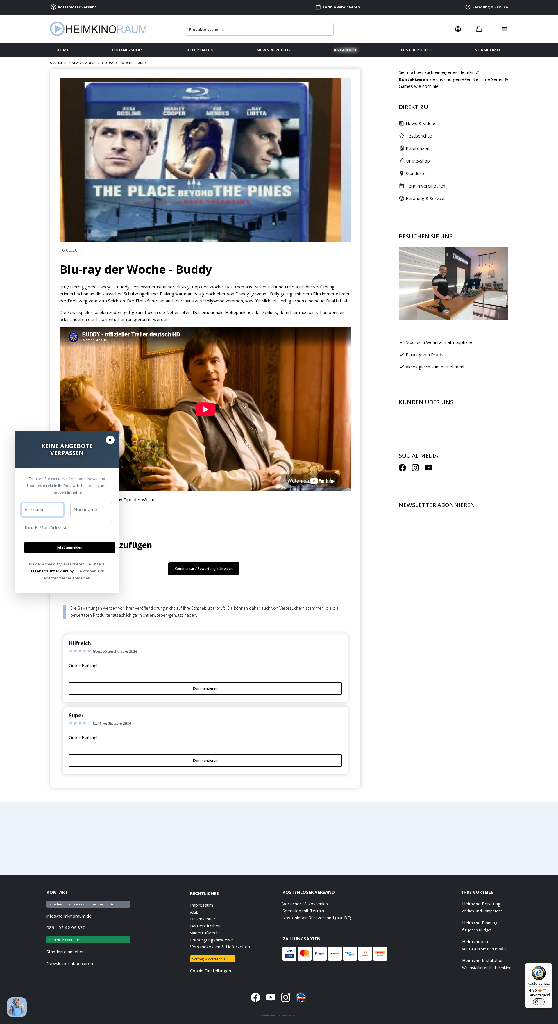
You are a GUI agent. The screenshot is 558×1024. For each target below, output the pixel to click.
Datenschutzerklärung (52, 571)
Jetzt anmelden (69, 547)
